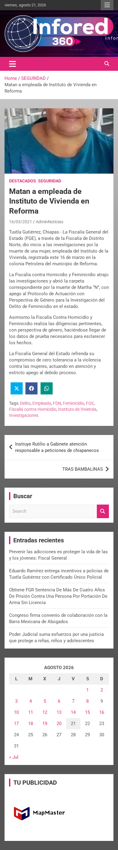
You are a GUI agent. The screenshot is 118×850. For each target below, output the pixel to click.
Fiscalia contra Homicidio (32, 409)
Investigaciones (23, 415)
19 (44, 723)
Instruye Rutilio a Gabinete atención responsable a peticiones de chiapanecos (57, 447)
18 (30, 723)
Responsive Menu (107, 5)
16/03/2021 (20, 221)
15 (87, 712)
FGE (90, 403)
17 (16, 723)
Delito (25, 403)
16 (101, 712)
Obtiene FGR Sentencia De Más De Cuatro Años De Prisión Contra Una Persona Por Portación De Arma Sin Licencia (58, 596)
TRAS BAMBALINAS (82, 469)
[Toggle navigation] (13, 64)
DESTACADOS (22, 180)
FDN (57, 403)
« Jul (13, 757)
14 (73, 712)
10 (16, 712)
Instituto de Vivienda (77, 409)
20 (59, 723)
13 (59, 712)
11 (30, 712)
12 (44, 712)
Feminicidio (73, 403)
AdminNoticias (49, 221)
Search (103, 511)
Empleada (41, 403)
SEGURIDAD (49, 180)
